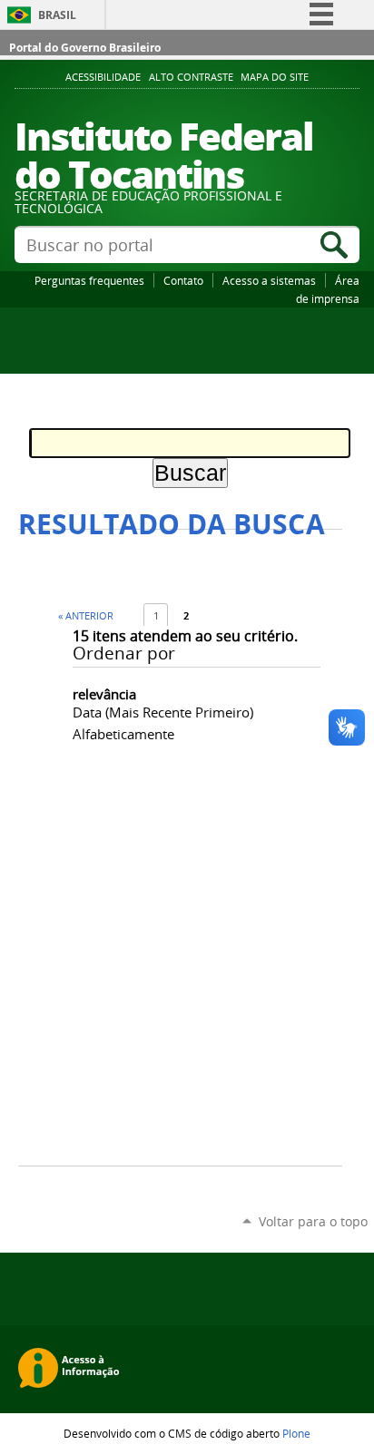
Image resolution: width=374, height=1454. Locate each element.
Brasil (57, 15)
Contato (183, 280)
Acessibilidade (103, 77)
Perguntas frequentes (89, 280)
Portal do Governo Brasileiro (85, 47)
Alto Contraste (191, 77)
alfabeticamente (123, 734)
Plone (296, 1433)
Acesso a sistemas (269, 280)
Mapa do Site (275, 77)
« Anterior (85, 615)
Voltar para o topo (313, 1221)
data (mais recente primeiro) (163, 712)
